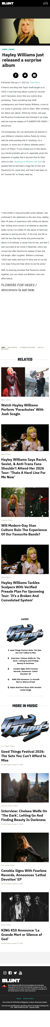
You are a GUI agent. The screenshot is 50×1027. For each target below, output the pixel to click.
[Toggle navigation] (45, 3)
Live (2, 746)
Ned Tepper (7, 764)
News (11, 49)
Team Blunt (35, 82)
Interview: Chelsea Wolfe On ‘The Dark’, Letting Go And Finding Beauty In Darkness (25, 660)
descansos (12, 347)
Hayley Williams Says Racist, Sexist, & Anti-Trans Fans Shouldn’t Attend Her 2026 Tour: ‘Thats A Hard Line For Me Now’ (24, 468)
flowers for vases (27, 347)
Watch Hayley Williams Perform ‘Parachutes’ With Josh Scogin (22, 409)
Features (4, 520)
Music (5, 49)
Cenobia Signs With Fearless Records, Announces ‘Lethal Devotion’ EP (25, 671)
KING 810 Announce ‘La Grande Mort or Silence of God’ (25, 680)
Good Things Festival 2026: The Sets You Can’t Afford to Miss (25, 651)
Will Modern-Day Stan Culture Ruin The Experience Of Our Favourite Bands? (24, 529)
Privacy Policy (28, 998)
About (19, 998)
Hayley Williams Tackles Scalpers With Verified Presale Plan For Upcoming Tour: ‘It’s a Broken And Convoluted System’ (22, 591)
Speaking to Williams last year (28, 161)
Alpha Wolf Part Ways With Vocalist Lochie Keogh (25, 688)
